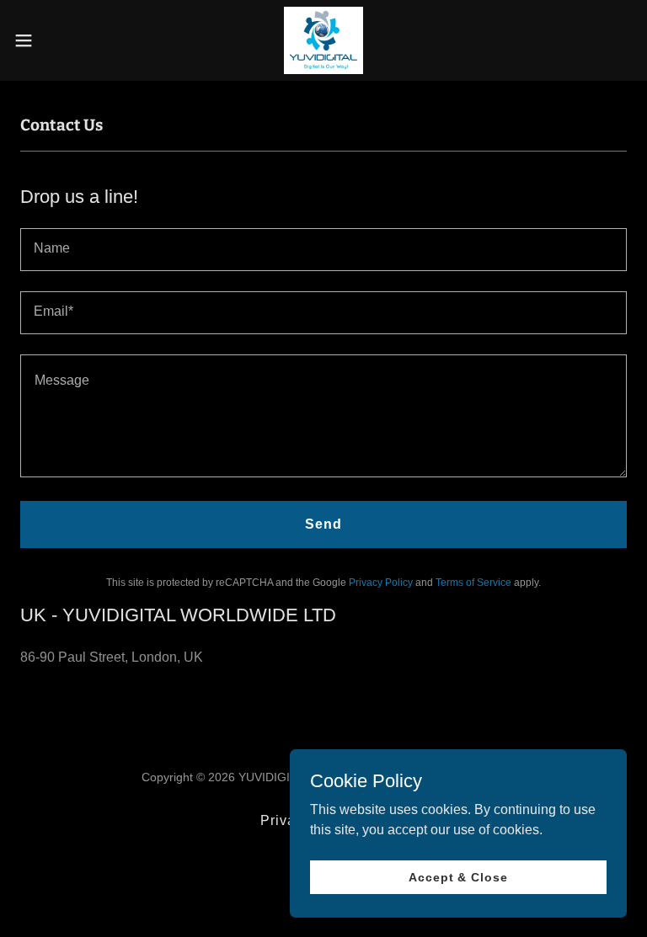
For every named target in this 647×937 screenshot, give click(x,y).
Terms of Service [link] (473, 582)
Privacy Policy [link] (381, 582)
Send (323, 524)
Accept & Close (458, 876)
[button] (54, 40)
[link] (323, 40)
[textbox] (323, 249)
